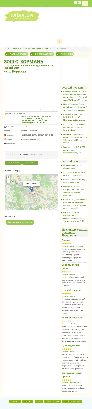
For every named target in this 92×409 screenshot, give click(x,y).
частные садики (18, 54)
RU (79, 2)
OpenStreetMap (45, 209)
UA (75, 2)
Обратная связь (53, 401)
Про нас (14, 401)
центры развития (44, 54)
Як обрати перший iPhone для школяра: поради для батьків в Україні (73, 127)
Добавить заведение (72, 401)
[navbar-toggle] (59, 41)
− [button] (8, 180)
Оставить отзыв (13, 163)
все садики (67, 54)
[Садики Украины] (46, 16)
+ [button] (8, 177)
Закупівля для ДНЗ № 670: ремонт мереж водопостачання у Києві (74, 150)
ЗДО (39, 401)
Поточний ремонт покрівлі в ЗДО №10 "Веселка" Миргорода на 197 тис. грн (74, 117)
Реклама (28, 401)
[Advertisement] (47, 27)
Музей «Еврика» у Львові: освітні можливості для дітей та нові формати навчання (75, 107)
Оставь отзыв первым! (21, 222)
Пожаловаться (30, 163)
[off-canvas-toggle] (85, 3)
